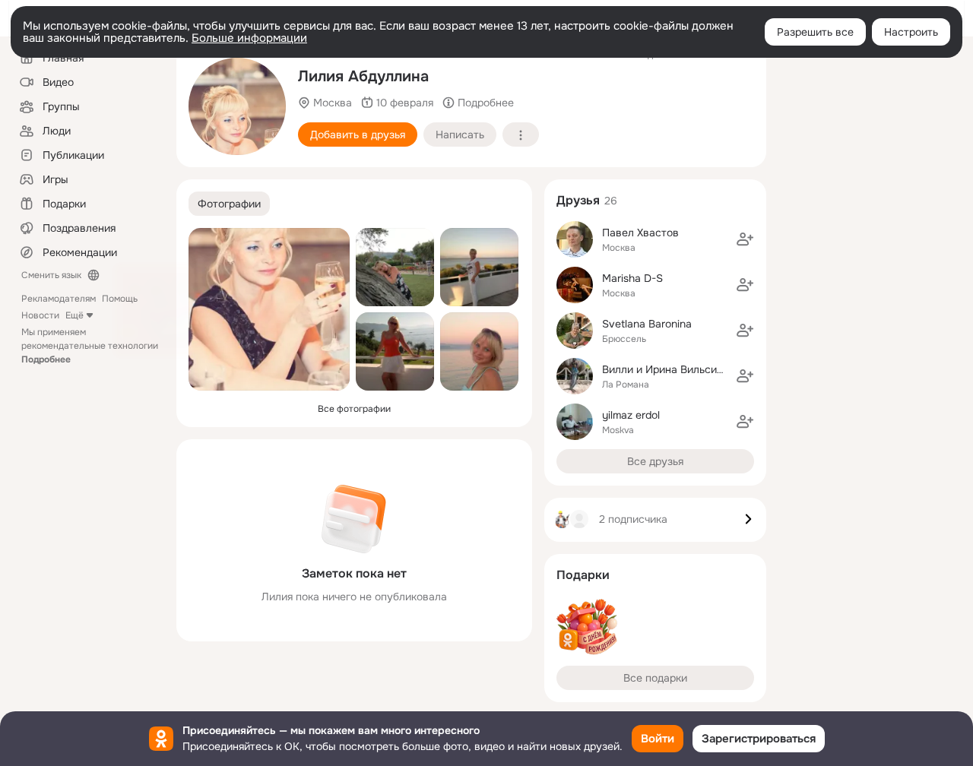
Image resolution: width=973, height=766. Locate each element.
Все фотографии (354, 409)
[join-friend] (745, 239)
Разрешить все (815, 32)
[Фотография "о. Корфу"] (395, 351)
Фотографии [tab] (229, 203)
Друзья (578, 200)
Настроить (911, 32)
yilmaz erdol (631, 415)
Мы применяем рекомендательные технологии (89, 346)
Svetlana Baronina (647, 324)
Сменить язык (51, 275)
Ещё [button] (74, 315)
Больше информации (249, 38)
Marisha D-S (632, 278)
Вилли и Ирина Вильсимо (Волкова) (692, 369)
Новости (40, 315)
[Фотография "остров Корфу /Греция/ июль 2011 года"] (479, 351)
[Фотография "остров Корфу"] (479, 267)
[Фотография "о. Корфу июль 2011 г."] (395, 267)
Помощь (120, 299)
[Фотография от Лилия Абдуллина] (237, 106)
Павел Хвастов (640, 232)
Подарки (583, 575)
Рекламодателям (58, 299)
